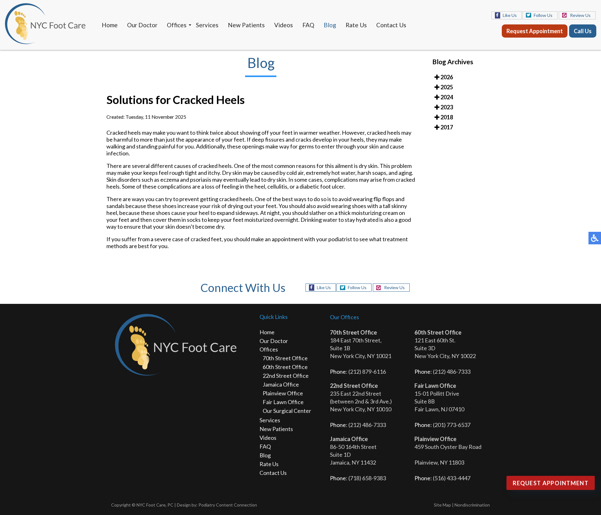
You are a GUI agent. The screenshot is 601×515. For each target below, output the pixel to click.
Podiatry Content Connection (227, 504)
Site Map (442, 504)
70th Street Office (285, 358)
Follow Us (543, 15)
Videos (283, 25)
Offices (177, 25)
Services (207, 25)
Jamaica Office (281, 384)
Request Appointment (534, 31)
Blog (330, 25)
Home (110, 25)
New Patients (246, 25)
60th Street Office (285, 366)
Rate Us (356, 25)
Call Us (583, 31)
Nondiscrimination (472, 504)
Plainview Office (283, 393)
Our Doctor (142, 25)
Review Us (580, 15)
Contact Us (391, 25)
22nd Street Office (286, 375)
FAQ (308, 25)
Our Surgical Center (287, 410)
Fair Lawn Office (283, 401)
